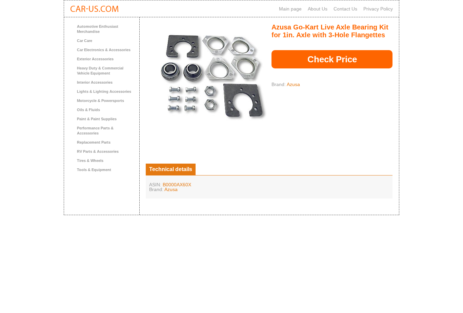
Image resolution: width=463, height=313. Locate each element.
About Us (317, 9)
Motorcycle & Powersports (100, 101)
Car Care (84, 41)
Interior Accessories (95, 82)
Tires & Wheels (90, 161)
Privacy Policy (378, 9)
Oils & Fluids (88, 110)
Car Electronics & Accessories (103, 50)
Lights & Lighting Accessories (104, 91)
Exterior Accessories (95, 59)
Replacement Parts (93, 142)
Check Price (332, 59)
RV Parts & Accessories (98, 151)
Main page (290, 9)
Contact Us (345, 9)
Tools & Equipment (94, 170)
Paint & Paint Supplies (97, 119)
